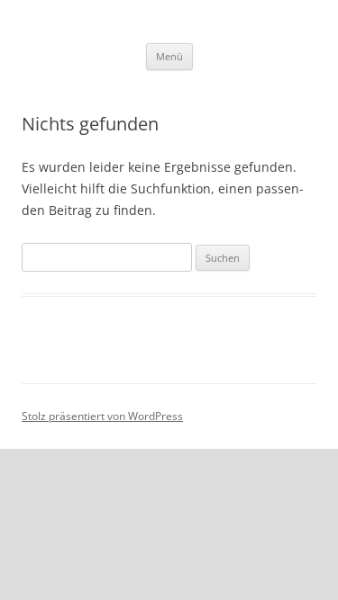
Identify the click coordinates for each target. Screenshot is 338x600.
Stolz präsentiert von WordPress (102, 416)
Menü (169, 56)
